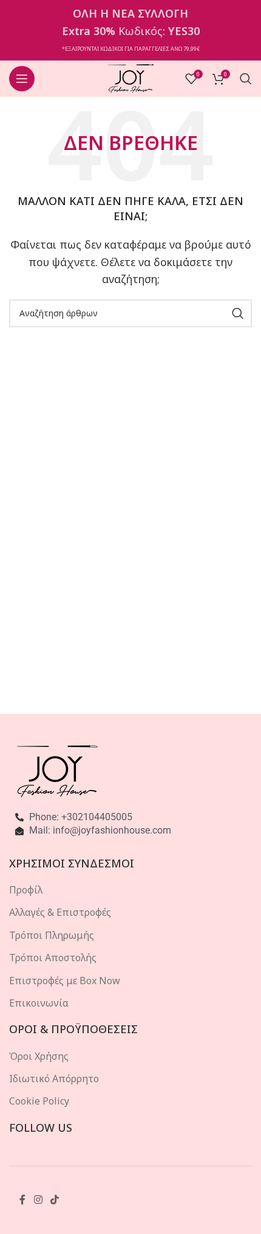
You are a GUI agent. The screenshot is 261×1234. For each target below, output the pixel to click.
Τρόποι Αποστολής (53, 957)
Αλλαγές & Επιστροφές (60, 912)
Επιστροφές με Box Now (64, 980)
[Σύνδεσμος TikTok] (54, 1199)
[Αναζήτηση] (246, 79)
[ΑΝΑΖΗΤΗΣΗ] (238, 313)
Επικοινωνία (39, 1003)
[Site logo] (130, 77)
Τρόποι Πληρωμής (51, 935)
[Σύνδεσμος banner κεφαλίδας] (130, 30)
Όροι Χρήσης (39, 1056)
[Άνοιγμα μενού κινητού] (22, 79)
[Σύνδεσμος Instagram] (38, 1199)
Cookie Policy (39, 1101)
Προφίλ (25, 889)
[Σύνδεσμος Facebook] (22, 1199)
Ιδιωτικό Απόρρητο (54, 1078)
